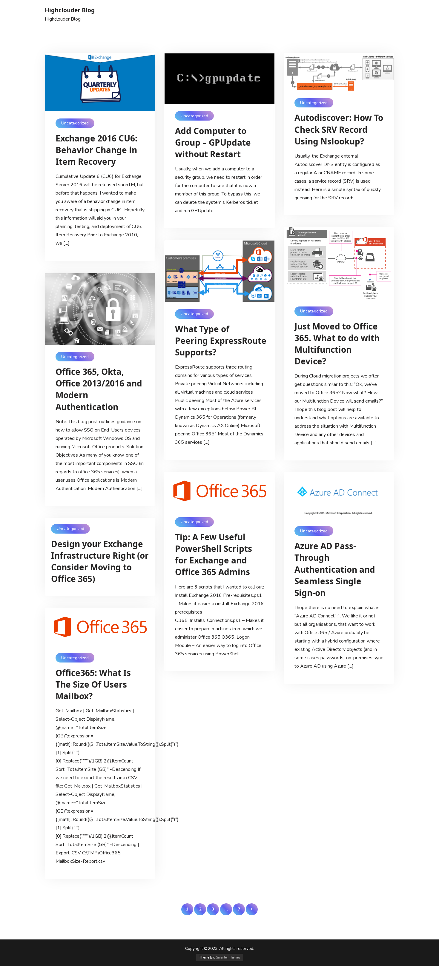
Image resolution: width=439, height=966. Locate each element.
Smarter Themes (228, 957)
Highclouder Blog (70, 10)
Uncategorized (75, 123)
